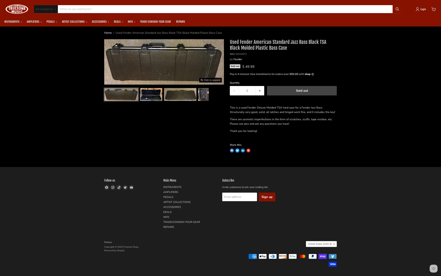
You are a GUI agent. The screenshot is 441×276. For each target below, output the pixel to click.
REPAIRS (180, 21)
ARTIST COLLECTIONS (73, 21)
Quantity (234, 83)
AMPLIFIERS (33, 21)
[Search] (397, 9)
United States (320, 244)
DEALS (117, 21)
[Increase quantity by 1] (259, 90)
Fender (237, 59)
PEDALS (51, 21)
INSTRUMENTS (12, 21)
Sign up (267, 197)
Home (108, 32)
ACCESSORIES (99, 21)
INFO (131, 21)
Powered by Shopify (114, 250)
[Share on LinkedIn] (243, 150)
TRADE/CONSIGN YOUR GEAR (155, 21)
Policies (108, 242)
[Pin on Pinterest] (248, 150)
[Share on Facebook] (232, 150)
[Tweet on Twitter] (237, 150)
